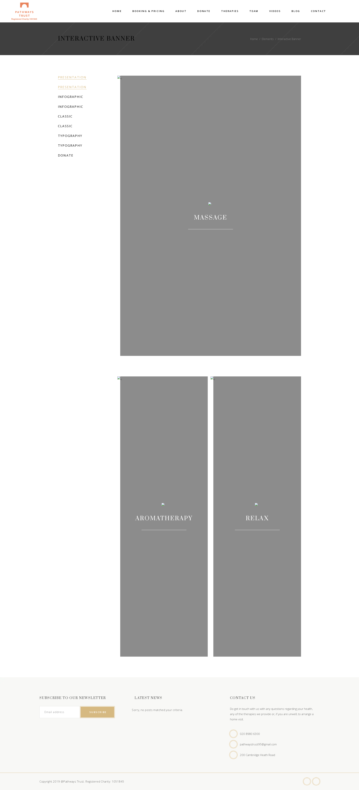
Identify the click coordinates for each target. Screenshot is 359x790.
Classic (65, 116)
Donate (65, 155)
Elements (268, 39)
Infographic (70, 97)
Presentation (72, 77)
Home (254, 39)
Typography (70, 136)
